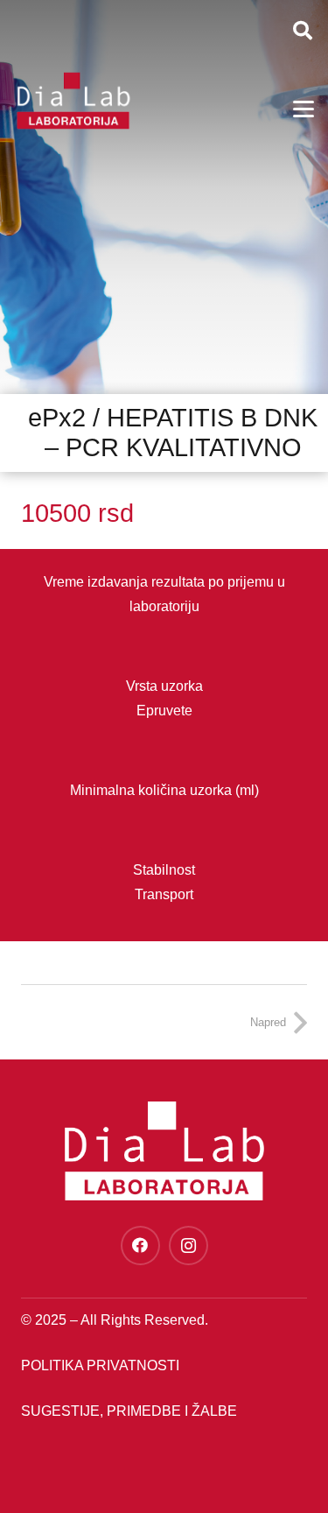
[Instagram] (188, 1245)
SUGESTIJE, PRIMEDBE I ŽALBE (129, 1411)
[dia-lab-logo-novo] (73, 100)
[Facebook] (140, 1245)
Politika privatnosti (100, 1365)
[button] (303, 30)
